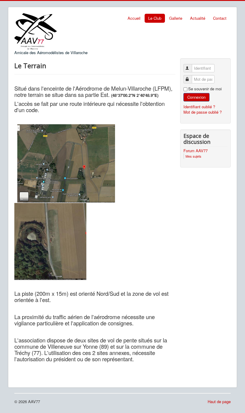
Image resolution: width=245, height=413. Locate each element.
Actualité (197, 18)
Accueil (134, 18)
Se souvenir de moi (205, 89)
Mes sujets (193, 156)
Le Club (154, 18)
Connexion (196, 97)
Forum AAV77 (195, 150)
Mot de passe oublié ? (202, 112)
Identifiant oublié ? (199, 106)
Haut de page (219, 401)
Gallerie (175, 18)
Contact (219, 18)
